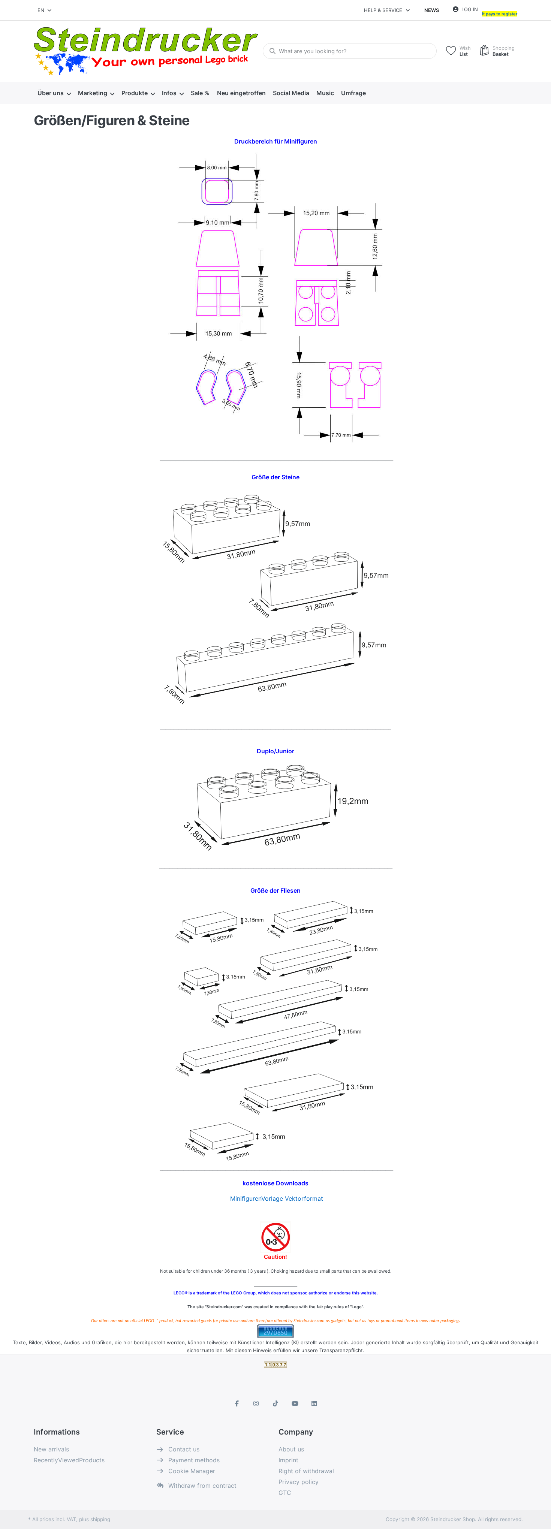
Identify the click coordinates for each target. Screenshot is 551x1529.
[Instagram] (256, 1403)
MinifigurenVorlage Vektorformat (276, 1198)
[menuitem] (54, 93)
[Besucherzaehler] (275, 1330)
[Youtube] (295, 1403)
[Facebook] (237, 1403)
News (431, 10)
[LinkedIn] (314, 1403)
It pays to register (499, 13)
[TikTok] (275, 1403)
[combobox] (45, 10)
